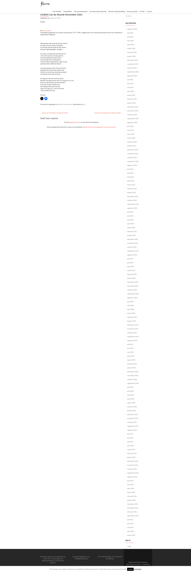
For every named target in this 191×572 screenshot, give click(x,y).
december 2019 (132, 325)
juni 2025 (130, 83)
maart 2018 (131, 403)
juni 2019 (130, 348)
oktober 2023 (132, 157)
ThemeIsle (146, 564)
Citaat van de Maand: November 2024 (108, 113)
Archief (142, 11)
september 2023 (133, 161)
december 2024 (132, 107)
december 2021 (132, 239)
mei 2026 (130, 41)
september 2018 (133, 383)
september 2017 (133, 426)
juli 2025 (130, 79)
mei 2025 (130, 87)
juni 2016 (130, 481)
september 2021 (133, 251)
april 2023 (130, 181)
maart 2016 (131, 492)
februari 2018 (132, 407)
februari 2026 (132, 52)
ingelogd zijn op (75, 122)
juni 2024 (130, 126)
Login (129, 546)
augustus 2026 (132, 29)
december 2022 (132, 196)
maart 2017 (131, 449)
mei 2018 (130, 395)
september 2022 (133, 204)
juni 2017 (130, 438)
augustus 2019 (132, 340)
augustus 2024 (132, 122)
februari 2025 (132, 99)
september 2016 (133, 473)
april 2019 (130, 356)
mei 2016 (130, 484)
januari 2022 (131, 235)
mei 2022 (130, 220)
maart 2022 (131, 227)
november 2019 (132, 329)
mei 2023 (130, 177)
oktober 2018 (132, 379)
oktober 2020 (132, 290)
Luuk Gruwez (46, 30)
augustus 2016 (132, 477)
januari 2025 (131, 103)
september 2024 (133, 118)
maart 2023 (131, 185)
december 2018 (132, 372)
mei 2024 (130, 130)
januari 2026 (131, 56)
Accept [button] (130, 569)
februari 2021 (132, 274)
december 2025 (132, 60)
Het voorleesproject (81, 11)
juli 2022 (130, 212)
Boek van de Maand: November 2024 (54, 113)
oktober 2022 (132, 200)
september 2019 (133, 336)
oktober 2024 (132, 115)
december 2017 (132, 414)
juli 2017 (130, 434)
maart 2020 (131, 313)
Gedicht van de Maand (65, 104)
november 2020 (132, 286)
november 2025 (132, 64)
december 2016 (132, 461)
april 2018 (130, 399)
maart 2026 (131, 48)
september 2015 (133, 516)
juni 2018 (130, 391)
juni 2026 (130, 37)
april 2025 (130, 91)
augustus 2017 (132, 430)
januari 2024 (131, 146)
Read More (137, 569)
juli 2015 (130, 519)
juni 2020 (130, 301)
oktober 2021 (132, 247)
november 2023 (132, 153)
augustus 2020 (132, 298)
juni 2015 (130, 523)
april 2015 (130, 531)
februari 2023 (132, 189)
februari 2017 (132, 453)
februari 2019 (132, 364)
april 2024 (130, 134)
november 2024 (132, 111)
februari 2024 (132, 142)
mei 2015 (130, 527)
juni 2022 (130, 216)
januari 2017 (131, 457)
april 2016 (130, 488)
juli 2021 (130, 259)
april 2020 (130, 309)
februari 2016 (132, 496)
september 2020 (133, 294)
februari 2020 (132, 317)
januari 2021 (131, 278)
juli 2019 (130, 344)
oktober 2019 (132, 333)
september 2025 (133, 72)
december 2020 (132, 282)
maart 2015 (131, 535)
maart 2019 (131, 360)
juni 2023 (130, 173)
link (84, 104)
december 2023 (132, 150)
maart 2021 (131, 270)
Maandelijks (67, 11)
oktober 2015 (132, 512)
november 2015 (132, 508)
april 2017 (130, 445)
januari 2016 (131, 500)
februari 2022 (132, 231)
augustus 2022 (132, 208)
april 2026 (130, 44)
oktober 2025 (132, 68)
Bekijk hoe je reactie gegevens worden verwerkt (99, 127)
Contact (149, 11)
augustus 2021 (132, 255)
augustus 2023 (132, 165)
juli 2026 (130, 33)
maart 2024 (131, 138)
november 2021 (132, 243)
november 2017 (132, 418)
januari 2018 (131, 410)
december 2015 (132, 504)
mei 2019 (130, 352)
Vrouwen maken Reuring (98, 11)
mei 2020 (130, 305)
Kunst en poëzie (132, 11)
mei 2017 (130, 442)
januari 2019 (131, 368)
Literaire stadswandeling (116, 11)
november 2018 (132, 375)
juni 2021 (130, 262)
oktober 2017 (132, 422)
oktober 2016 (132, 469)
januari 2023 (131, 192)
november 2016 (132, 465)
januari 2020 (131, 321)
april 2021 (130, 266)
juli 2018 (130, 387)
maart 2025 (131, 95)
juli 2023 (130, 169)
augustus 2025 (132, 76)
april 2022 (130, 224)
